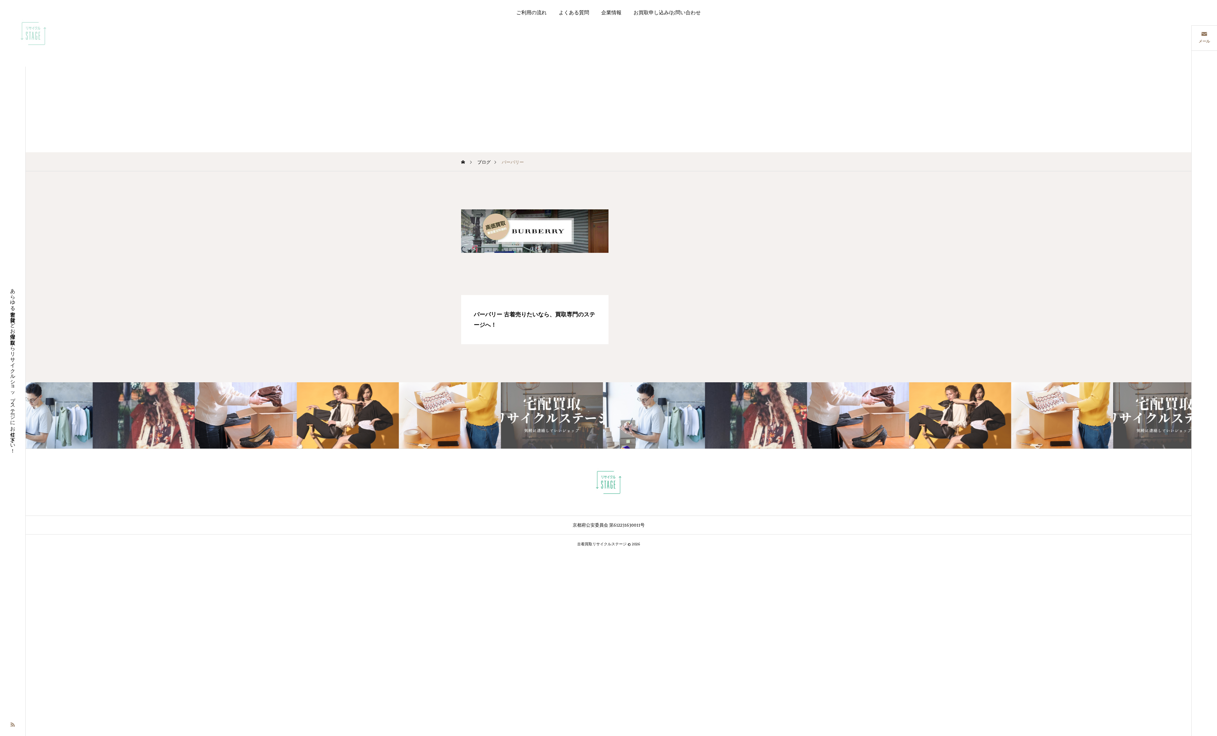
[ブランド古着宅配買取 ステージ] (33, 33)
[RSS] (12, 724)
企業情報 (611, 12)
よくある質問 (574, 12)
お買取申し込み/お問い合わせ (667, 12)
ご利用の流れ (531, 12)
